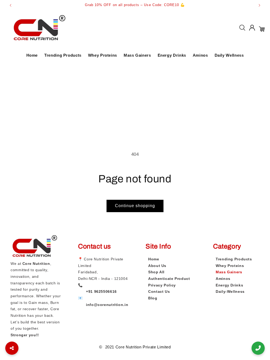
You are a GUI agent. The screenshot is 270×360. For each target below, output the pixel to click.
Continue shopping (135, 205)
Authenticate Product (169, 278)
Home (32, 55)
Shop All (156, 272)
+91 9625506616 (101, 291)
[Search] (242, 29)
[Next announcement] (259, 5)
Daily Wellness (229, 55)
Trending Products (62, 55)
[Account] (252, 29)
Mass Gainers (137, 55)
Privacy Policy (162, 285)
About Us (157, 266)
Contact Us (159, 291)
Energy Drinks (172, 55)
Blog (152, 298)
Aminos (200, 55)
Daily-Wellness (230, 291)
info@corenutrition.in (107, 305)
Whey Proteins (102, 55)
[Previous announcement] (10, 5)
